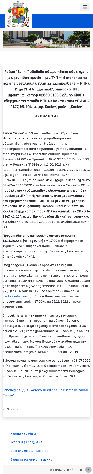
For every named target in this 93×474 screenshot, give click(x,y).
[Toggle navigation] (85, 7)
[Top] (88, 470)
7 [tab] (84, 42)
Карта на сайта (23, 433)
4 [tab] (71, 42)
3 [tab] (67, 42)
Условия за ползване (26, 442)
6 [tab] (80, 42)
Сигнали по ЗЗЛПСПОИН (29, 450)
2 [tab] (62, 42)
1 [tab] (58, 42)
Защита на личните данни (31, 459)
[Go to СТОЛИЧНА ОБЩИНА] (18, 14)
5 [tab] (75, 42)
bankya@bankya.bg (17, 296)
